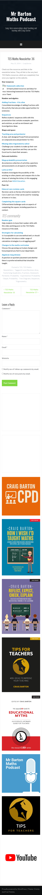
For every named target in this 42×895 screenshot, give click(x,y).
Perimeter (6, 276)
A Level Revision (27, 270)
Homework (34, 273)
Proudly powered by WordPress (14, 889)
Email (4, 347)
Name (5, 336)
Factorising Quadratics (12, 273)
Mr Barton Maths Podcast (21, 16)
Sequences (35, 278)
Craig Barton (27, 63)
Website (5, 358)
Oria (35, 889)
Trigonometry (21, 281)
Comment (6, 308)
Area (36, 270)
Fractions (25, 273)
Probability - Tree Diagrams (20, 278)
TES (20, 267)
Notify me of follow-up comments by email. (21, 369)
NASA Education (18, 181)
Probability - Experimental (20, 276)
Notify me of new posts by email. (17, 374)
